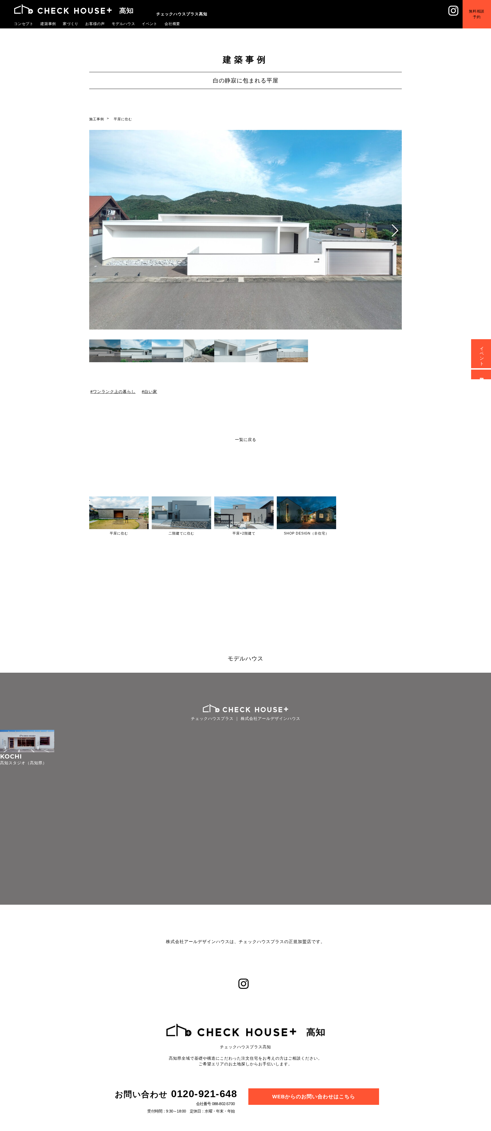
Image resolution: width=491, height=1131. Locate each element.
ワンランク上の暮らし (114, 391)
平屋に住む (123, 119)
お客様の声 (95, 23)
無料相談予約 (481, 9)
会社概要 (172, 23)
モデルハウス (123, 23)
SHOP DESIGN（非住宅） (306, 533)
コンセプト (24, 23)
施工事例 (96, 119)
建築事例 (48, 23)
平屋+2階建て (243, 533)
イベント (149, 23)
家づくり (70, 23)
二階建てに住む (181, 533)
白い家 (151, 391)
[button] (395, 230)
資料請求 (482, 374)
